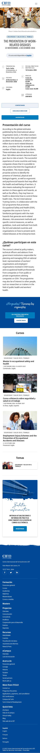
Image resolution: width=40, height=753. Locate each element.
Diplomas (6, 594)
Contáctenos (21, 320)
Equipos (5, 672)
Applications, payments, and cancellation (16, 694)
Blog (4, 718)
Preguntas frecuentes (10, 691)
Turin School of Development (12, 702)
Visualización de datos (10, 641)
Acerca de (7, 661)
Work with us (7, 681)
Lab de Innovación (9, 657)
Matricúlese (20, 117)
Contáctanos (20, 105)
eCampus (7, 650)
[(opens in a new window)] (5, 572)
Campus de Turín (8, 699)
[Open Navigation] (36, 3)
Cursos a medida (8, 599)
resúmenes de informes (10, 644)
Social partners (7, 678)
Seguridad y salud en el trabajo (20, 37)
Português (6, 742)
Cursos (5, 588)
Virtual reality (7, 715)
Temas (5, 675)
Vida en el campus (8, 713)
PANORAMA (6, 635)
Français (5, 735)
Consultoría (6, 617)
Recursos (7, 632)
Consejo (5, 667)
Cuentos (5, 638)
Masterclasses (7, 596)
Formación (7, 582)
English (28, 55)
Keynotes (6, 628)
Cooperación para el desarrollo (13, 622)
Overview (6, 611)
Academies (6, 591)
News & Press (7, 646)
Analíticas (6, 620)
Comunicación (7, 614)
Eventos (5, 625)
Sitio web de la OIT (9, 721)
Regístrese (20, 529)
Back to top (37, 751)
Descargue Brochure (20, 111)
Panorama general (9, 585)
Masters (6, 603)
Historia (5, 669)
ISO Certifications (8, 696)
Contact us (6, 688)
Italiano (5, 738)
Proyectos (7, 608)
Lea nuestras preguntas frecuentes (20, 315)
